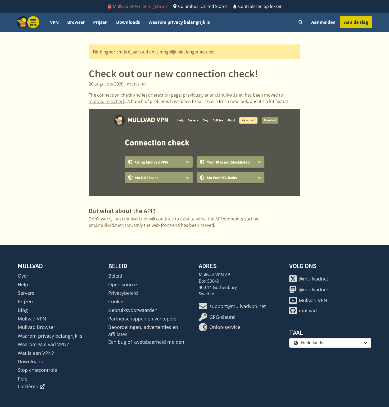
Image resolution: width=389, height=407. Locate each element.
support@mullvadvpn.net (237, 306)
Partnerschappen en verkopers (142, 318)
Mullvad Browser (36, 327)
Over (23, 276)
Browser (76, 22)
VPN (54, 22)
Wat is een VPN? (36, 353)
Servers (26, 293)
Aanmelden (323, 22)
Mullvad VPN (32, 318)
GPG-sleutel (222, 317)
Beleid (115, 276)
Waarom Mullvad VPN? (43, 344)
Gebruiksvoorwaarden (132, 310)
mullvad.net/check (107, 101)
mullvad (308, 310)
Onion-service (224, 327)
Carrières (28, 386)
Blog (23, 310)
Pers (23, 379)
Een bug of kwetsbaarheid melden (146, 342)
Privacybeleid (123, 293)
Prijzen (100, 22)
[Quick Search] (300, 22)
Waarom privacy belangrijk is (179, 22)
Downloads (128, 22)
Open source (122, 284)
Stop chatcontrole (37, 370)
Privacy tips (137, 84)
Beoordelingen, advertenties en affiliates (143, 330)
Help (23, 284)
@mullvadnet (313, 278)
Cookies (117, 301)
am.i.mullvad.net (226, 95)
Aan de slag (356, 22)
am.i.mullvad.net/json (110, 225)
